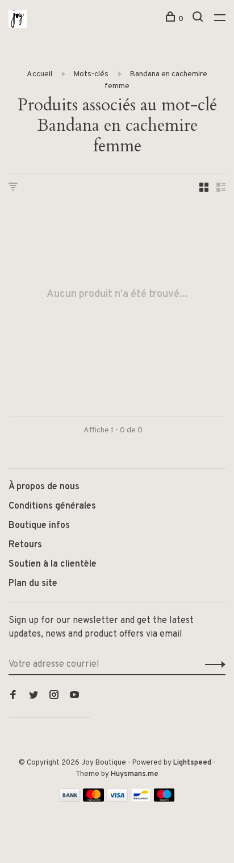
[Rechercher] (199, 19)
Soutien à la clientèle (53, 564)
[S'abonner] (212, 664)
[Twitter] (33, 696)
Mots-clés (90, 74)
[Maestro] (164, 799)
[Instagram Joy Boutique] (53, 696)
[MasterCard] (93, 799)
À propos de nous (44, 487)
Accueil (39, 74)
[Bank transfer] (70, 799)
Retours (25, 545)
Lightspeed (192, 762)
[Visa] (117, 799)
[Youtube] (74, 696)
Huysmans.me (134, 774)
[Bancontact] (141, 799)
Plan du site (33, 583)
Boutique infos (39, 525)
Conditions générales (52, 506)
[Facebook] (13, 696)
